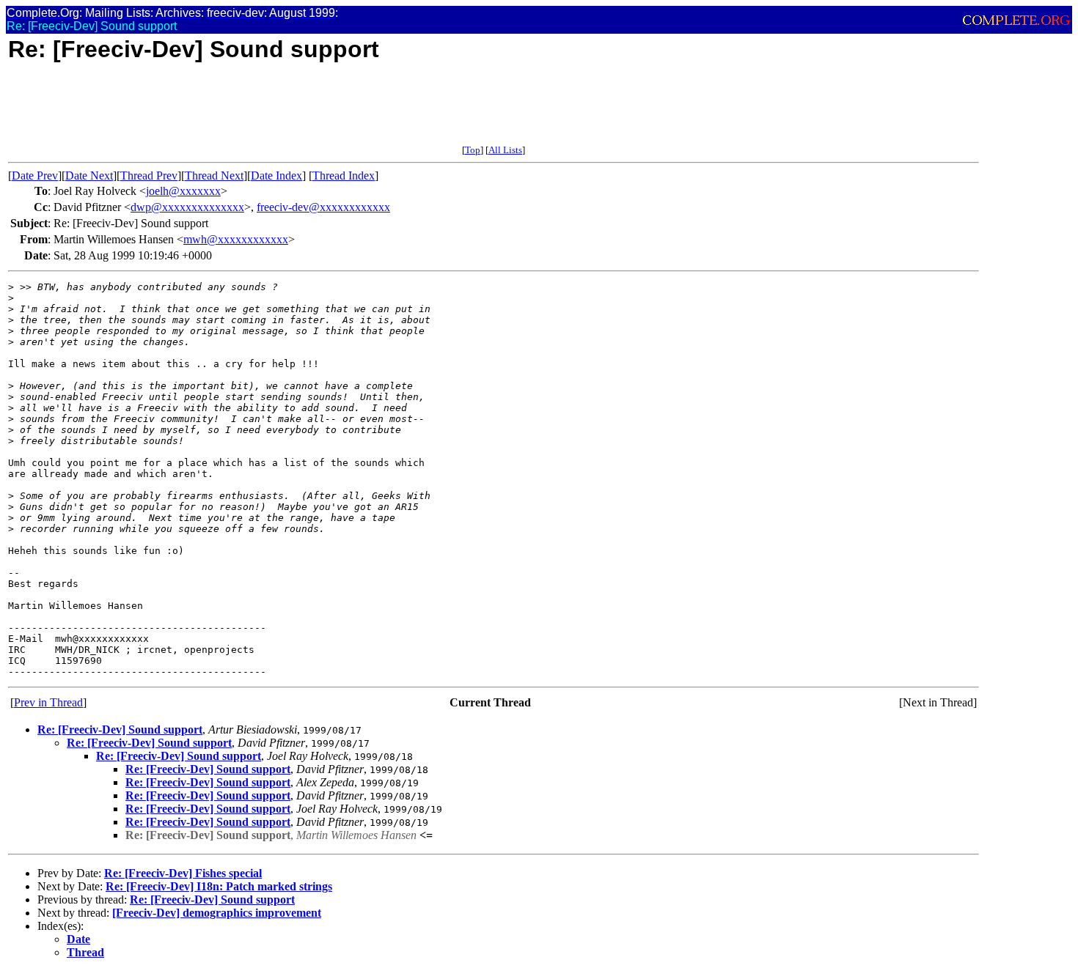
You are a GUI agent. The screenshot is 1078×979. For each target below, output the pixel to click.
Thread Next (214, 175)
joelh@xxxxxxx (183, 191)
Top (472, 149)
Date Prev (35, 175)
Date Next (89, 175)
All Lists (505, 149)
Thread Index (343, 175)
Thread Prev (148, 175)
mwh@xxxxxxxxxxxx (235, 239)
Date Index (276, 175)
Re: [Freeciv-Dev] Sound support (119, 729)
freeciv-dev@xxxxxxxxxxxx (323, 207)
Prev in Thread (48, 702)
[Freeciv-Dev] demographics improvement (216, 912)
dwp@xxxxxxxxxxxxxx (187, 207)
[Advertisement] (275, 111)
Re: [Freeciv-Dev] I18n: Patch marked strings (219, 886)
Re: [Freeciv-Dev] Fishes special (183, 873)
